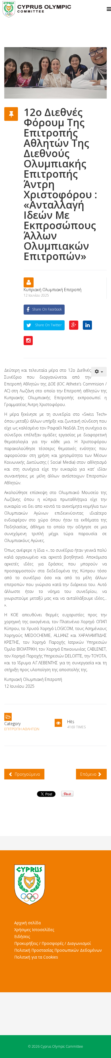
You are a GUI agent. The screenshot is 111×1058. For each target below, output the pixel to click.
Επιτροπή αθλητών (21, 729)
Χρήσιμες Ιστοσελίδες (34, 929)
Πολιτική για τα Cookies (36, 957)
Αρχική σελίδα (27, 922)
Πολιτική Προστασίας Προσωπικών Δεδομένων (58, 950)
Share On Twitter (48, 325)
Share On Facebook (47, 309)
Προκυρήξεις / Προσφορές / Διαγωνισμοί (52, 943)
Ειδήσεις (22, 936)
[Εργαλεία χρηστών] (99, 372)
